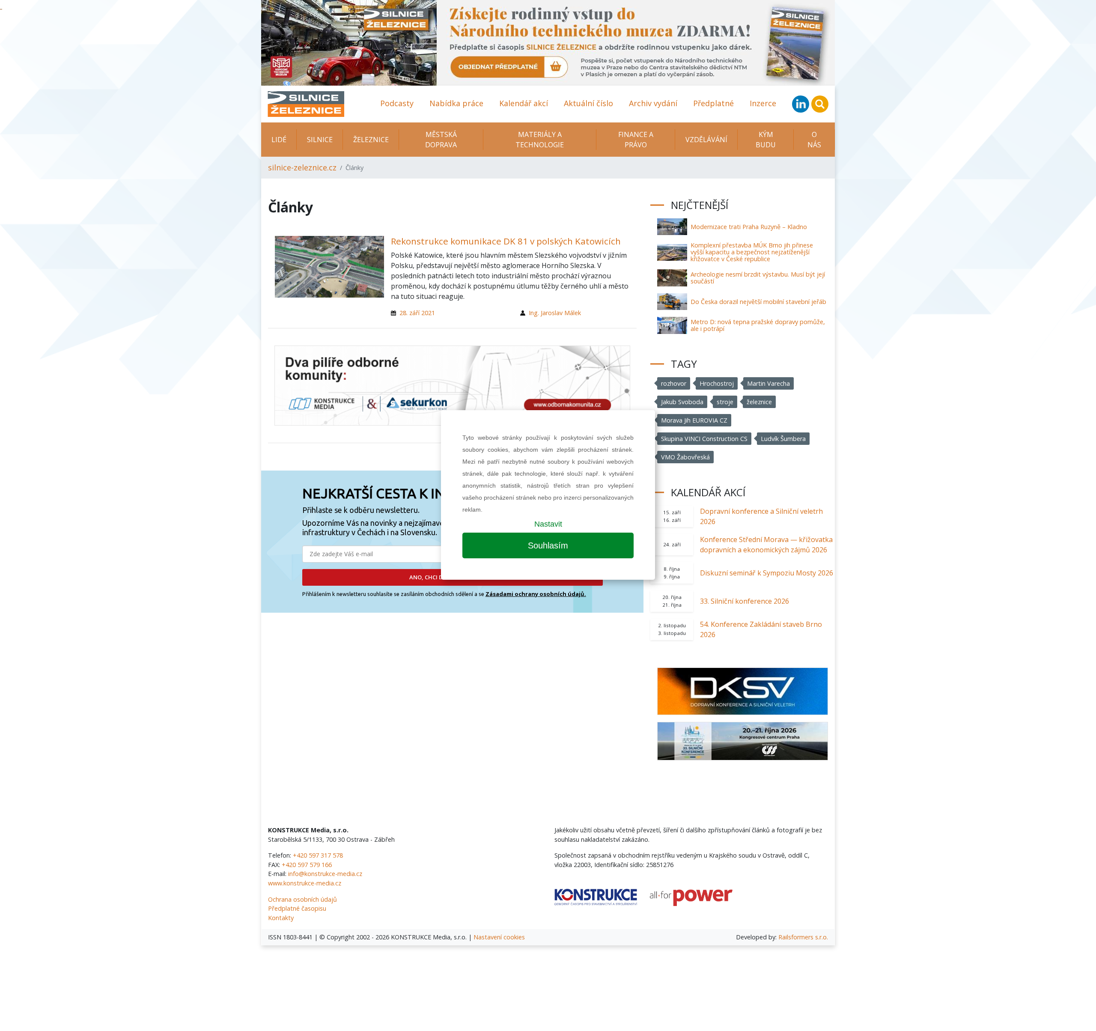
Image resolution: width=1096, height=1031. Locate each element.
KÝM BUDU (766, 139)
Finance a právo (635, 139)
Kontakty (281, 918)
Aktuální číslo (588, 103)
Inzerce (763, 103)
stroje (725, 402)
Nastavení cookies (499, 937)
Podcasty (397, 103)
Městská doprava (441, 139)
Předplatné (713, 103)
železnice (759, 402)
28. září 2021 (417, 313)
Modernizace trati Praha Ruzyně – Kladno (749, 227)
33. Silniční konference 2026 (744, 601)
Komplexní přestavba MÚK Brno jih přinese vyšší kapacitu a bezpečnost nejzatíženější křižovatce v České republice (752, 252)
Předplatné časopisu (297, 908)
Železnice (371, 139)
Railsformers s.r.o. (803, 937)
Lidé (278, 139)
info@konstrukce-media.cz (325, 874)
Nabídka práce (456, 103)
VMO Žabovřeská (685, 457)
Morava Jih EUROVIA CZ (694, 420)
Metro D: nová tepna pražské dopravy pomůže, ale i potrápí (758, 325)
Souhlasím (548, 545)
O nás (814, 139)
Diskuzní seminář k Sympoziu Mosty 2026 (766, 573)
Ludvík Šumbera (783, 439)
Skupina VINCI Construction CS (704, 439)
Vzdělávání (706, 139)
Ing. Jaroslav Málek (555, 313)
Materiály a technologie (539, 139)
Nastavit (548, 524)
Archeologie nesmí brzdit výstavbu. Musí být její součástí (758, 277)
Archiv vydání (653, 103)
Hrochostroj (717, 383)
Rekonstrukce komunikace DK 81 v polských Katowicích (506, 241)
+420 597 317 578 (318, 855)
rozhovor (673, 383)
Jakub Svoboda (682, 402)
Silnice (320, 139)
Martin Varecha (768, 383)
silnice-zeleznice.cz (302, 167)
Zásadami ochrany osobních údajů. (535, 594)
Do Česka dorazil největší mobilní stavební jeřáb (758, 302)
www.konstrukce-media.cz (304, 883)
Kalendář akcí (523, 103)
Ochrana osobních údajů (302, 899)
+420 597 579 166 (307, 865)
